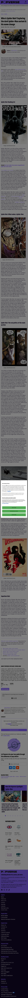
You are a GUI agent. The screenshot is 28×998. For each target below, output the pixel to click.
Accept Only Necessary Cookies (14, 511)
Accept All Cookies (14, 514)
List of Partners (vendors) (5, 503)
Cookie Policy (9, 491)
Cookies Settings (14, 507)
